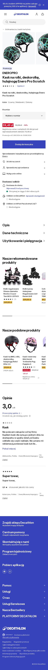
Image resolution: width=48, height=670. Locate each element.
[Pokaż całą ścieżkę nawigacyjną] (3, 29)
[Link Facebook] (4, 571)
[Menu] (5, 14)
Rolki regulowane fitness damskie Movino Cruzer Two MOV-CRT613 (11, 292)
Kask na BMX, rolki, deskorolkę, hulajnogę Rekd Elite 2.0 (11, 360)
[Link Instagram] (10, 571)
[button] (38, 378)
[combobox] (24, 115)
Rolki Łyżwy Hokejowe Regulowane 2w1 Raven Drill (30, 292)
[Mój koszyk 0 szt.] (43, 14)
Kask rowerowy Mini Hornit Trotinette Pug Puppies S (30, 360)
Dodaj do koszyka (24, 144)
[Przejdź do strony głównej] (21, 14)
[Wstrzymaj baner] (40, 5)
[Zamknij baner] (44, 5)
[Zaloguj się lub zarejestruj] (37, 14)
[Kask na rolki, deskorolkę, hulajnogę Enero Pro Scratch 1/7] (18, 48)
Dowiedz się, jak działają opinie (15, 416)
